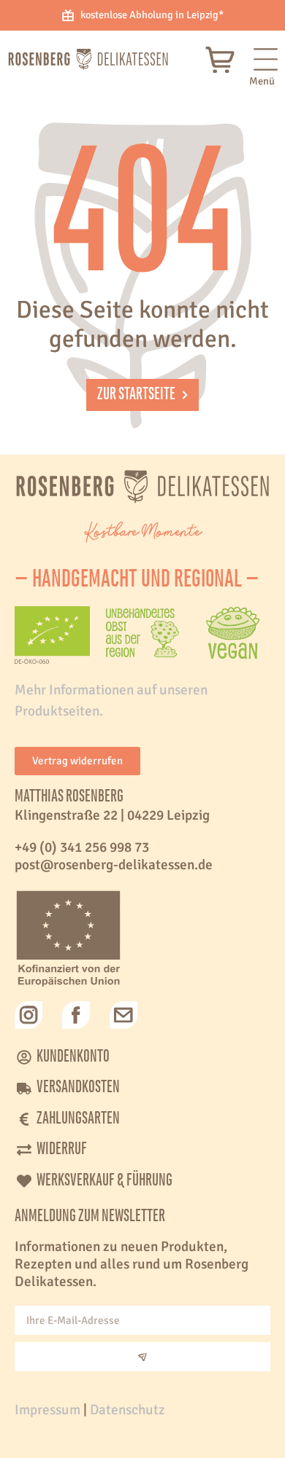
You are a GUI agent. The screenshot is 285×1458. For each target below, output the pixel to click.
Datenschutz (127, 1410)
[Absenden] (142, 1356)
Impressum (47, 1410)
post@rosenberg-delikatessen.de (114, 865)
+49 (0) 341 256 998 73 (82, 847)
